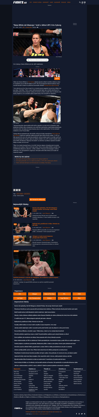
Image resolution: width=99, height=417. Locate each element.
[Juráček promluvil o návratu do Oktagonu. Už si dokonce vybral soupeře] (36, 263)
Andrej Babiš (77, 371)
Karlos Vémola (17, 383)
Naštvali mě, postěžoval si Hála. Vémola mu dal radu (28, 321)
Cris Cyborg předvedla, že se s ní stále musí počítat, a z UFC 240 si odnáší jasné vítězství (36, 160)
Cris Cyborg (31, 82)
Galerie (57, 78)
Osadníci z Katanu (63, 375)
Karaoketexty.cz (73, 395)
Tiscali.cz (16, 395)
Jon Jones (16, 373)
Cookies (39, 411)
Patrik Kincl (17, 385)
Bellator (49, 298)
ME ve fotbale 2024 (49, 379)
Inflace (45, 371)
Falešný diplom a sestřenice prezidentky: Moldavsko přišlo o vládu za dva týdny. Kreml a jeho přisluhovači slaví (45, 343)
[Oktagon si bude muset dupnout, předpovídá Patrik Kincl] (22, 240)
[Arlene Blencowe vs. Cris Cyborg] (36, 73)
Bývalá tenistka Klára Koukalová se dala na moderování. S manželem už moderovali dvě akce (40, 359)
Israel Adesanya (18, 377)
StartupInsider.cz (64, 397)
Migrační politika (48, 377)
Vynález (46, 389)
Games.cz (41, 395)
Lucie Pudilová (18, 389)
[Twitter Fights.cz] (82, 414)
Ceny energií (47, 383)
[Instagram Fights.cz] (79, 414)
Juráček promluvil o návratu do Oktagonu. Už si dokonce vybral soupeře (35, 277)
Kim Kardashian (78, 379)
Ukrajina (46, 373)
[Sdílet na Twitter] (17, 190)
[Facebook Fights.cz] (76, 414)
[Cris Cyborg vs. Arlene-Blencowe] (52, 73)
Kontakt (56, 411)
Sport (26, 395)
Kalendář (57, 2)
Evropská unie (47, 385)
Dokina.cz (34, 397)
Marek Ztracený (78, 383)
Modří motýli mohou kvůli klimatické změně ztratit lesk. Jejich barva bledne (34, 312)
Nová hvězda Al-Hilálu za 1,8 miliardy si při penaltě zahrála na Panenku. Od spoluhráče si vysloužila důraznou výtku (46, 362)
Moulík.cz (22, 397)
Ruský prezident (48, 381)
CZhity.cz (40, 397)
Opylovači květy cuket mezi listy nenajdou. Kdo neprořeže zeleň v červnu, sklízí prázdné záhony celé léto (43, 356)
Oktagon (34, 294)
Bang (60, 373)
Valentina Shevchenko (19, 379)
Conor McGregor (18, 375)
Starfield (31, 375)
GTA (30, 377)
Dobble (60, 381)
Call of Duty (32, 385)
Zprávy (22, 395)
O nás (60, 411)
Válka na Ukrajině (48, 375)
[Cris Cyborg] (20, 73)
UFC (31, 2)
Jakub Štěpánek (46, 213)
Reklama (28, 411)
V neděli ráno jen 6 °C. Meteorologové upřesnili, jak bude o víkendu (32, 318)
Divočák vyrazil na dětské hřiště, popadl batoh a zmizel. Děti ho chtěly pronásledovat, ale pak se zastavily (43, 346)
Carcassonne (62, 371)
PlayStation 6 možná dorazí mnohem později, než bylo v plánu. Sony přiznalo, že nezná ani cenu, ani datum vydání (45, 353)
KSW (79, 294)
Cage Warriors (64, 298)
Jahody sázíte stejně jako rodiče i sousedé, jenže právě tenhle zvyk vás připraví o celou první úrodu (41, 327)
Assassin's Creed (33, 373)
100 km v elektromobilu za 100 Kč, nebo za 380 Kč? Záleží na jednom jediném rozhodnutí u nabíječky (42, 365)
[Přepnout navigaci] (82, 2)
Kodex (51, 411)
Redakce (33, 411)
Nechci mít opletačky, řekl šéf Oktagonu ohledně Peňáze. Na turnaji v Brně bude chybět (44, 209)
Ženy (29, 395)
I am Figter (20, 298)
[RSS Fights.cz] (85, 414)
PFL (64, 294)
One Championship (34, 298)
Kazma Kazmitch (78, 377)
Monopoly (61, 379)
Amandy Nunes (48, 85)
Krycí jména (62, 387)
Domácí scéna (37, 2)
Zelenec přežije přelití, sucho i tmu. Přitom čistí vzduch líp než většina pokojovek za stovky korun (40, 349)
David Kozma (17, 387)
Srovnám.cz (56, 397)
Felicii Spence (55, 133)
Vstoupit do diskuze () (38, 199)
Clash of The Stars (49, 294)
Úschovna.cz (81, 395)
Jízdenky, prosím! (63, 385)
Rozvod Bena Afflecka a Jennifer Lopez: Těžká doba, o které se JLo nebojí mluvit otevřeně (39, 331)
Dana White (27, 193)
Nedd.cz (16, 397)
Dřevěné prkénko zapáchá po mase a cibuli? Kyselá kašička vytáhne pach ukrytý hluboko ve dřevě (41, 334)
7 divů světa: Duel (63, 377)
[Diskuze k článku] (37, 27)
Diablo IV (31, 379)
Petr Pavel (76, 373)
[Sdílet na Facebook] (14, 190)
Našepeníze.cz (48, 397)
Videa (68, 2)
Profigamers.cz (49, 395)
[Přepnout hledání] (80, 2)
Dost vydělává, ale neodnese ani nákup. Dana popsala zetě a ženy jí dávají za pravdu (37, 337)
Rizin (79, 298)
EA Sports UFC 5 (33, 371)
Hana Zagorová (78, 375)
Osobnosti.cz (64, 395)
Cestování (35, 395)
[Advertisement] (37, 178)
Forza (30, 381)
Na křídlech (62, 389)
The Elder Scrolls (33, 387)
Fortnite (31, 383)
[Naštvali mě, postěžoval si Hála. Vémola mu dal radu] (22, 228)
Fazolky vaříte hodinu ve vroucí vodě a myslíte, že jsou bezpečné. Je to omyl (35, 324)
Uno (60, 383)
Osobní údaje (45, 411)
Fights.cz (28, 397)
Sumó (51, 2)
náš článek (55, 85)
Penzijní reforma (48, 387)
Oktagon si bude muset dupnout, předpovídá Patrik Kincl (42, 237)
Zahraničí (46, 2)
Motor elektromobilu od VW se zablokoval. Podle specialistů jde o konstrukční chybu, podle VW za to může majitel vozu (47, 340)
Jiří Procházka (17, 381)
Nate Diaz (16, 371)
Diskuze (63, 2)
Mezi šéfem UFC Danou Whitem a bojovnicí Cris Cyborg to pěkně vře (32, 158)
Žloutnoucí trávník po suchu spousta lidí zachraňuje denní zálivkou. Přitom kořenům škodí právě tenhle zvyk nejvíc (45, 309)
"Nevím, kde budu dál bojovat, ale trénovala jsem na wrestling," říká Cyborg (33, 162)
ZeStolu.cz (57, 395)
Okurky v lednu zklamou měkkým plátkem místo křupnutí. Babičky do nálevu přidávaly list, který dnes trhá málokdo (45, 315)
